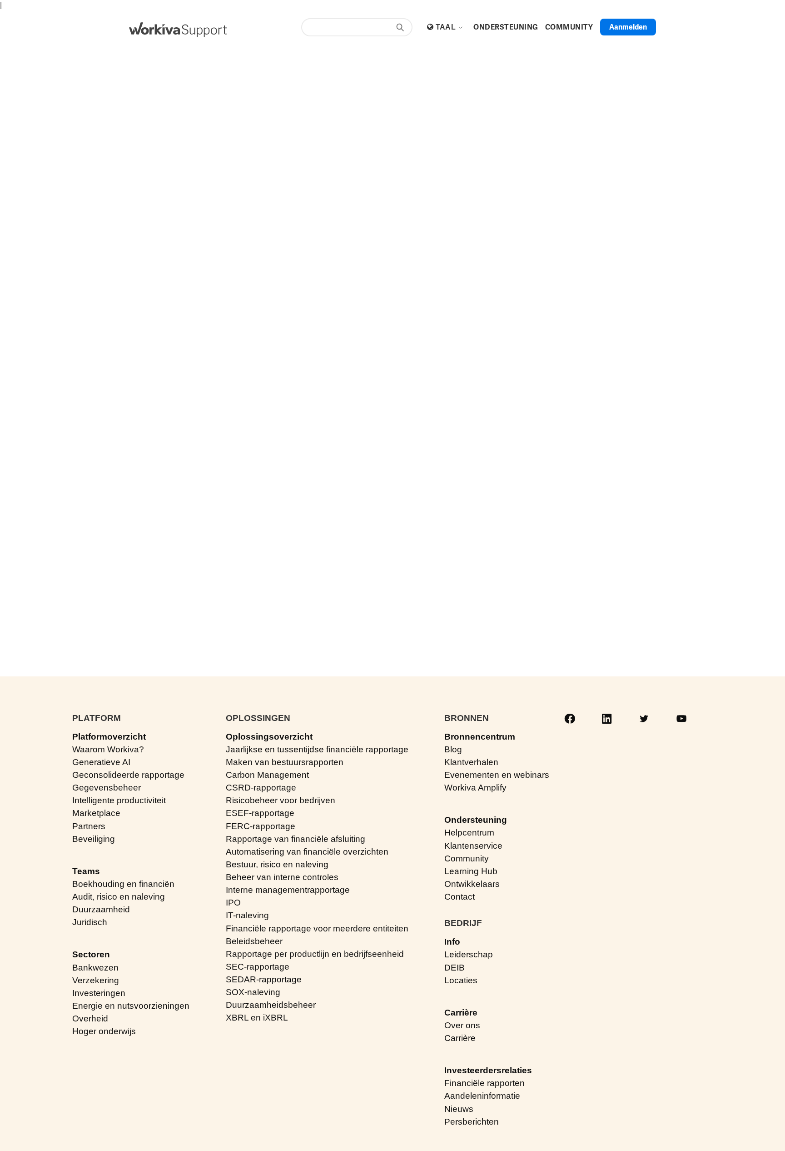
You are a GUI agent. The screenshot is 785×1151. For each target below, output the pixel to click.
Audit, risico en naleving (118, 896)
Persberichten (471, 1121)
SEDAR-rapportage (264, 979)
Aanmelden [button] (628, 27)
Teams (86, 871)
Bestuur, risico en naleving (277, 864)
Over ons (462, 1025)
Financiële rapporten (484, 1083)
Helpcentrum (469, 832)
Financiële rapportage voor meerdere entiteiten (317, 928)
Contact (459, 896)
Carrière (460, 1012)
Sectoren (91, 954)
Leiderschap (468, 954)
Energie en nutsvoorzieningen (130, 1006)
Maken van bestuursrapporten (284, 762)
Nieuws (458, 1109)
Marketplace (96, 813)
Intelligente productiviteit (119, 800)
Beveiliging (93, 839)
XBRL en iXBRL (257, 1017)
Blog (453, 749)
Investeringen (98, 993)
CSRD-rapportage (261, 787)
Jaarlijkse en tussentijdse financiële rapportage (317, 749)
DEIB (454, 967)
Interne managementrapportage (288, 890)
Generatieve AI (101, 762)
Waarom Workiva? (108, 749)
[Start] (178, 30)
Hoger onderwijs (104, 1031)
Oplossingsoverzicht (269, 736)
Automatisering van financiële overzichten (307, 851)
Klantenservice (473, 846)
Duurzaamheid (101, 909)
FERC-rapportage (260, 826)
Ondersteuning (475, 820)
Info (452, 941)
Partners (88, 826)
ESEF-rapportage (260, 813)
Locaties (460, 980)
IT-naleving (247, 915)
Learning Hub (470, 871)
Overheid (90, 1018)
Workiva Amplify (475, 787)
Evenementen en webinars (496, 775)
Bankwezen (95, 967)
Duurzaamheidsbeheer (271, 1005)
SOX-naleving (253, 992)
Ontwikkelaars (472, 884)
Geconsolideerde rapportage (128, 775)
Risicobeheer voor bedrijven (280, 800)
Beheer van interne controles (282, 877)
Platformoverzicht (109, 736)
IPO (233, 902)
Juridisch (89, 922)
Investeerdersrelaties (488, 1070)
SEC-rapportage (257, 966)
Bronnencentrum (479, 736)
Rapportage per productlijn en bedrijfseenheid (315, 954)
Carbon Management (267, 775)
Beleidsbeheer (254, 941)
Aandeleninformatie (482, 1096)
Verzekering (95, 980)
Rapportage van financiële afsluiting (295, 839)
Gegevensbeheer (106, 787)
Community (466, 858)
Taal (447, 27)
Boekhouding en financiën (123, 884)
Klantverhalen (471, 762)
